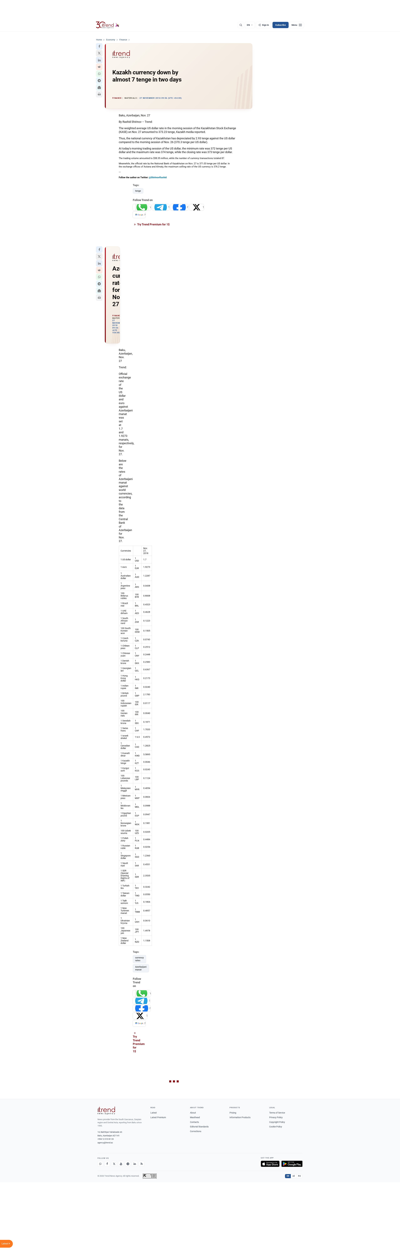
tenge (138, 191)
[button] (99, 46)
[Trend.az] (107, 25)
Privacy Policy (276, 1117)
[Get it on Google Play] (291, 1164)
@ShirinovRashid (158, 177)
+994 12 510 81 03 (106, 1139)
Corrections (195, 1131)
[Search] (241, 25)
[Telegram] (128, 1164)
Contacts (194, 1122)
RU (299, 1176)
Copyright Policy (277, 1122)
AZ (293, 1176)
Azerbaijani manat (141, 968)
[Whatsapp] (100, 1164)
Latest (153, 1112)
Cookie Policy (275, 1126)
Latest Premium (158, 1117)
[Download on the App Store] (270, 1164)
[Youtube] (121, 1164)
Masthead (195, 1117)
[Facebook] (107, 1164)
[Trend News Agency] (106, 1110)
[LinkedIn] (135, 1164)
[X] (114, 1164)
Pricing (233, 1112)
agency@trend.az (105, 1142)
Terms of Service (277, 1112)
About (193, 1112)
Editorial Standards (199, 1126)
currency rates (139, 959)
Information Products (240, 1117)
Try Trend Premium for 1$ (153, 224)
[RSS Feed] (141, 1164)
